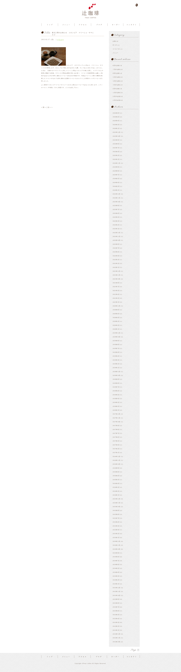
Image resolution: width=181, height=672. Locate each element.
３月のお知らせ (118, 84)
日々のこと (116, 45)
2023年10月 (116, 201)
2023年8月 (116, 205)
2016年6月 (116, 475)
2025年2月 (116, 155)
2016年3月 (116, 487)
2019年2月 (116, 364)
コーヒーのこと (118, 49)
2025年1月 (116, 159)
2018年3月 (116, 402)
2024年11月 (116, 163)
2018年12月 (116, 371)
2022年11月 (116, 236)
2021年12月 (116, 271)
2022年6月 (116, 252)
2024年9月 (116, 167)
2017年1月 (116, 452)
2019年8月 (116, 344)
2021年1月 (116, 302)
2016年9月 (116, 468)
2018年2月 (116, 406)
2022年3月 (116, 259)
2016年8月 (116, 472)
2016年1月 (116, 495)
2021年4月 (116, 294)
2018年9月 (116, 379)
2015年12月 (116, 499)
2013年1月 (116, 630)
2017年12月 (116, 414)
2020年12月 (116, 306)
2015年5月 (116, 526)
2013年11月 (116, 591)
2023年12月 (116, 194)
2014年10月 (116, 549)
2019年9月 (116, 340)
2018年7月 (116, 387)
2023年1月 (116, 228)
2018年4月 (116, 398)
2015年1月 (116, 537)
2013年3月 (116, 622)
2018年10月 (116, 375)
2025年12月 (116, 132)
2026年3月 (116, 124)
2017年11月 (116, 418)
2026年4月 (116, 120)
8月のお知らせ (117, 65)
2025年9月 (116, 140)
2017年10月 (116, 421)
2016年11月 (116, 460)
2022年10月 (116, 240)
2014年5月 (116, 568)
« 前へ (43, 107)
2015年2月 (116, 533)
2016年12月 (116, 456)
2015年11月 (116, 502)
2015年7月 (116, 518)
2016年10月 (116, 464)
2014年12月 (116, 541)
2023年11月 (116, 198)
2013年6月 (116, 611)
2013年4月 (116, 618)
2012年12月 (116, 634)
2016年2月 (116, 491)
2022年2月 (116, 263)
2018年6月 (116, 390)
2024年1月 (116, 190)
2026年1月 (116, 128)
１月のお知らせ (118, 92)
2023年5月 (116, 217)
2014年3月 (116, 576)
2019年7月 (116, 348)
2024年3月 (116, 186)
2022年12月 (116, 232)
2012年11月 (116, 637)
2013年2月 (116, 626)
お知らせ (115, 41)
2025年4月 (116, 151)
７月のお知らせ (118, 69)
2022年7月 (116, 248)
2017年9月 (116, 425)
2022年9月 (116, 244)
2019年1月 (116, 367)
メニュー (60, 39)
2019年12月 (116, 333)
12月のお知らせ (118, 96)
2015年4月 (116, 529)
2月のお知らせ (117, 88)
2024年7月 (116, 174)
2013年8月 (116, 603)
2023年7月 (116, 209)
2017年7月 (116, 433)
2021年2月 (116, 298)
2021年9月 (116, 282)
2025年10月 (116, 136)
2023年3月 (116, 221)
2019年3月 (116, 360)
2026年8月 (116, 113)
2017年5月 (116, 441)
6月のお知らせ (117, 73)
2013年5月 (116, 614)
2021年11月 (116, 275)
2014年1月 (116, 584)
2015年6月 (116, 522)
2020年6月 (116, 313)
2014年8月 (116, 556)
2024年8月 (116, 171)
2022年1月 (116, 267)
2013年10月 (116, 595)
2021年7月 (116, 286)
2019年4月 (116, 356)
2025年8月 (116, 144)
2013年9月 (116, 599)
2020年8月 (116, 309)
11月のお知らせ (118, 100)
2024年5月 (116, 178)
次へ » (50, 107)
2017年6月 (116, 437)
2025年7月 (116, 147)
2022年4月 (116, 255)
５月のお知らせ (118, 77)
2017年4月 (116, 445)
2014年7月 (116, 560)
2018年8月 (116, 383)
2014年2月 (116, 580)
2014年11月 (116, 545)
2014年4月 (116, 572)
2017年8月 (116, 429)
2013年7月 (116, 607)
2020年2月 (116, 325)
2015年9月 (116, 510)
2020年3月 (116, 321)
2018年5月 (116, 394)
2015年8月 (116, 514)
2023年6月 (116, 213)
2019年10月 (116, 337)
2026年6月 (116, 117)
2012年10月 (116, 641)
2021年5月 (116, 290)
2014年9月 (116, 553)
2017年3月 (116, 448)
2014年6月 (116, 564)
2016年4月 (116, 483)
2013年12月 (116, 587)
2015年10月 (116, 506)
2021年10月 (116, 279)
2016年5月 (116, 479)
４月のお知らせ (118, 81)
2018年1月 (116, 410)
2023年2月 (116, 225)
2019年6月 (116, 352)
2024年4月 (116, 182)
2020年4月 (116, 317)
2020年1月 (116, 329)
